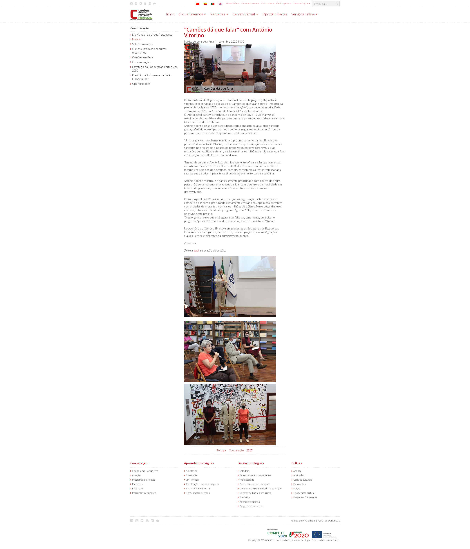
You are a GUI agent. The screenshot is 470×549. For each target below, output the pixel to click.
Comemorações (141, 62)
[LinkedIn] (153, 520)
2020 (249, 450)
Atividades (298, 475)
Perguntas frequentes (144, 493)
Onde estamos (249, 3)
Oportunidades (275, 14)
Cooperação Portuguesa (145, 471)
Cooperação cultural (304, 493)
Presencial (191, 475)
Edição (296, 488)
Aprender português (199, 463)
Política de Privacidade (303, 520)
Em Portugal (192, 479)
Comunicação (300, 3)
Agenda (297, 471)
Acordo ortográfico (250, 501)
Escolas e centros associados (255, 475)
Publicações (283, 3)
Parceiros (137, 484)
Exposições (299, 484)
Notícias (137, 39)
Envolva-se (138, 488)
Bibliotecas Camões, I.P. (198, 488)
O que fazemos (191, 14)
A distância (191, 471)
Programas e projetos (143, 479)
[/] (141, 14)
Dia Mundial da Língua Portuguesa (152, 34)
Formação (245, 497)
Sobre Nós (232, 3)
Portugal (221, 450)
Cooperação (236, 450)
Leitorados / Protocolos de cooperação (261, 488)
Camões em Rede (142, 57)
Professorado (247, 479)
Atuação (136, 475)
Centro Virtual (244, 14)
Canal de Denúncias (329, 520)
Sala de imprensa (142, 44)
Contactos (267, 3)
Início (170, 14)
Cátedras (244, 471)
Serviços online (303, 14)
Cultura (297, 463)
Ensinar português (251, 463)
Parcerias (218, 14)
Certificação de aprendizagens (202, 484)
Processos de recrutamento (255, 484)
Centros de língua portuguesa (255, 493)
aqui (196, 250)
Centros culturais (302, 479)
